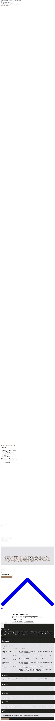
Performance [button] (5, 683)
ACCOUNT (16, 556)
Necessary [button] (4, 638)
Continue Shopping (6, 576)
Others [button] (3, 710)
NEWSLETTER (16, 561)
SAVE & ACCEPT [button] (4, 718)
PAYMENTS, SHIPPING (27, 559)
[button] (3, 637)
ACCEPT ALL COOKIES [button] (17, 621)
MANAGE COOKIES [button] (29, 621)
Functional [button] (5, 673)
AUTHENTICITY (47, 556)
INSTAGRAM (31, 561)
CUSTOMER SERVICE (33, 557)
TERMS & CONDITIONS (39, 559)
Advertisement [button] (5, 701)
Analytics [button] (4, 692)
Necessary (5, 640)
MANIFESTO (7, 558)
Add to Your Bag (6, 462)
